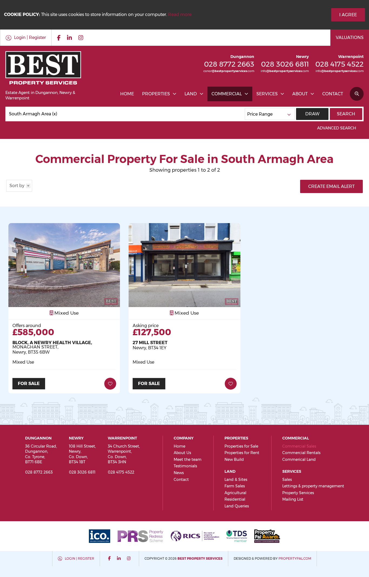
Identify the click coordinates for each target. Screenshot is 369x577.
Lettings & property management (313, 486)
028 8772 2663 (229, 64)
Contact (332, 93)
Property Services (298, 492)
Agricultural (235, 492)
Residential (234, 499)
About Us (182, 452)
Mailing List (292, 499)
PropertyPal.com (295, 558)
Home (127, 93)
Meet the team (188, 459)
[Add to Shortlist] (110, 384)
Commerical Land (299, 459)
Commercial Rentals (301, 452)
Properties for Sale (241, 446)
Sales (287, 479)
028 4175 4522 (339, 64)
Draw (312, 113)
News (179, 472)
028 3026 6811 (285, 64)
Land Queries (236, 506)
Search (346, 113)
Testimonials (185, 466)
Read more (180, 14)
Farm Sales (234, 486)
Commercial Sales (299, 446)
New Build (234, 459)
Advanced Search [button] (336, 128)
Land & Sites (235, 479)
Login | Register (79, 558)
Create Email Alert (331, 186)
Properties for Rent (241, 452)
